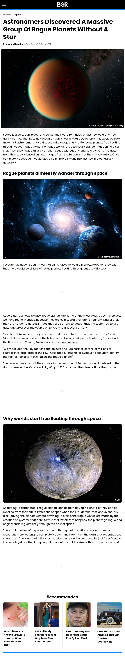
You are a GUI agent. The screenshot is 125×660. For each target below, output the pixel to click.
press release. (70, 342)
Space (18, 14)
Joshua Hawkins (14, 44)
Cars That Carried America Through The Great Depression (108, 636)
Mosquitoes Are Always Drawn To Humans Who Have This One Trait (14, 638)
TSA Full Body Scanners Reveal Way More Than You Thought (45, 636)
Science (7, 14)
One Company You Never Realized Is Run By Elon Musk (78, 635)
